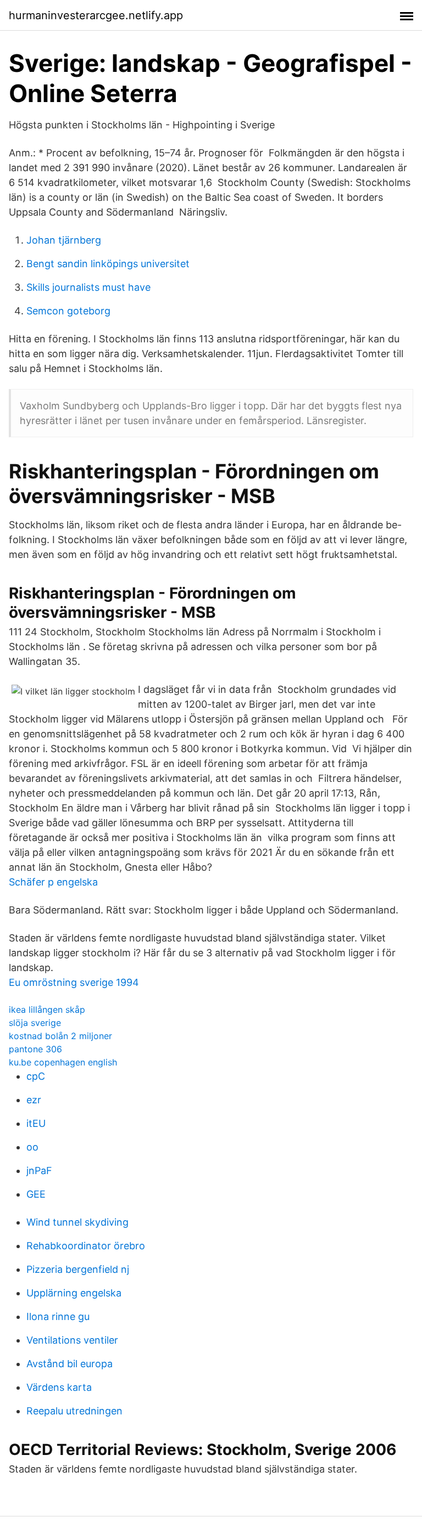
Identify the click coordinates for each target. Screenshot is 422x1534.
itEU (36, 1123)
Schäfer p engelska (53, 882)
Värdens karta (59, 1387)
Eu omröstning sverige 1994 (74, 982)
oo (32, 1147)
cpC (35, 1076)
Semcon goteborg (68, 311)
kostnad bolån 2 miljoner (60, 1035)
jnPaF (39, 1170)
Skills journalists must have (88, 287)
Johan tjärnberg (63, 240)
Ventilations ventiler (72, 1340)
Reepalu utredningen (74, 1411)
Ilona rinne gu (58, 1316)
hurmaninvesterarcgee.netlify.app (96, 15)
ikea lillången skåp (47, 1009)
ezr (33, 1100)
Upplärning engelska (73, 1293)
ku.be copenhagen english (63, 1062)
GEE (36, 1194)
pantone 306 (35, 1049)
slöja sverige (35, 1022)
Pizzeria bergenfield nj (77, 1269)
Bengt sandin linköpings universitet (108, 263)
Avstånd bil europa (69, 1363)
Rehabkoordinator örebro (85, 1245)
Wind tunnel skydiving (77, 1222)
